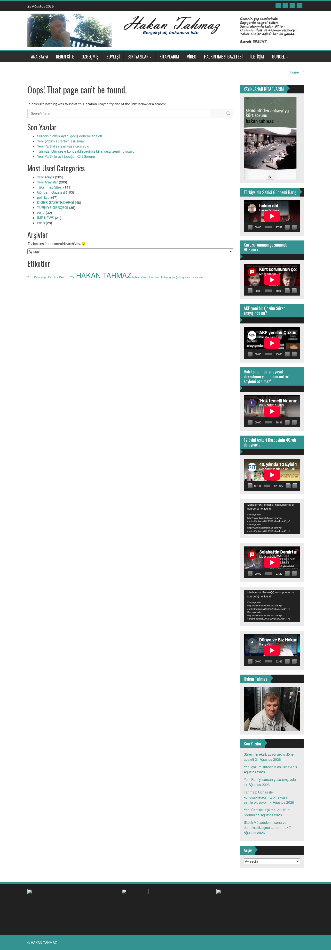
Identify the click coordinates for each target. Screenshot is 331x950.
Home (294, 72)
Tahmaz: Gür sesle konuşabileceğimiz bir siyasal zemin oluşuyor (86, 151)
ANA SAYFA (39, 56)
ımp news (192, 277)
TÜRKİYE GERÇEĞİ (52, 207)
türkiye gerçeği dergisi (173, 277)
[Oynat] (250, 227)
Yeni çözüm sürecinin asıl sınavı (61, 141)
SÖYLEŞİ (113, 56)
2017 (41, 212)
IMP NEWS (45, 217)
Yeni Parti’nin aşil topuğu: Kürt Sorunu (66, 156)
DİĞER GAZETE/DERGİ (55, 202)
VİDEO (191, 56)
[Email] (299, 5)
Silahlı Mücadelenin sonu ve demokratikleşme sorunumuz (266, 825)
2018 (41, 222)
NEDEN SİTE (65, 56)
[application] (272, 216)
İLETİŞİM (257, 56)
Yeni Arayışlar (47, 182)
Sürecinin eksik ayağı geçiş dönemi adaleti (69, 135)
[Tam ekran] (294, 227)
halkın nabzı (139, 277)
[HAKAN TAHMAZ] (163, 29)
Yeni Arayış (45, 176)
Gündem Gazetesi (51, 192)
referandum (153, 277)
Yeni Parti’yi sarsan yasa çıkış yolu (63, 146)
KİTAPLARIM (169, 56)
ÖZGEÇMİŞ (90, 56)
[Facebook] (278, 5)
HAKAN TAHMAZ (103, 275)
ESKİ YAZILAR (138, 56)
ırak (201, 277)
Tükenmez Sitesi (49, 187)
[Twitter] (285, 5)
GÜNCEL (278, 56)
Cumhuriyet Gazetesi (46, 277)
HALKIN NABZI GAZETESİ (223, 56)
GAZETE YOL (67, 277)
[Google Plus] (292, 5)
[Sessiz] (287, 227)
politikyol (43, 197)
